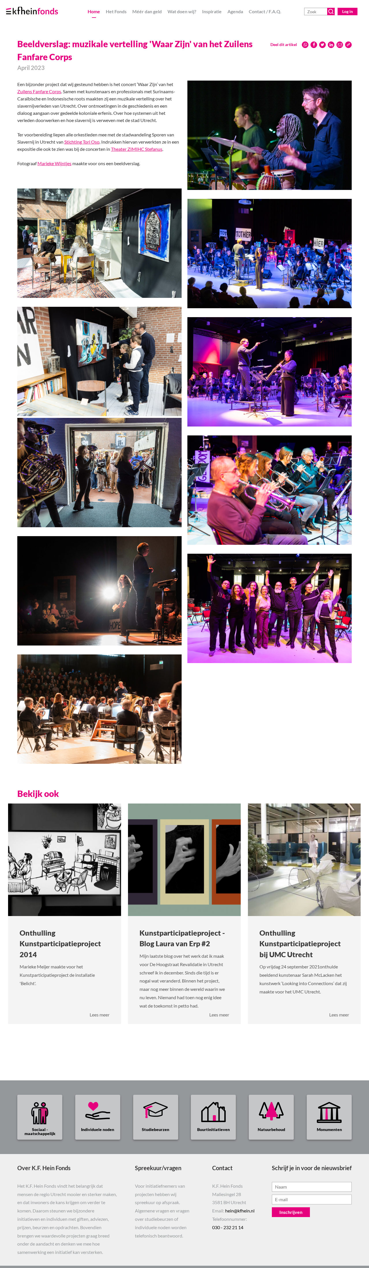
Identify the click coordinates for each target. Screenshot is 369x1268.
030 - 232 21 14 (227, 1227)
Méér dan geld (147, 11)
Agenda (235, 11)
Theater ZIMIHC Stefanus (136, 149)
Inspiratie (212, 11)
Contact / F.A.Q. (265, 11)
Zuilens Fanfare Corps (39, 91)
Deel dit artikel (283, 44)
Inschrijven (290, 1212)
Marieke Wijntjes (54, 163)
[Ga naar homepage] (39, 7)
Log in (347, 11)
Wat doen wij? (181, 11)
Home (94, 11)
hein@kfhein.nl (240, 1210)
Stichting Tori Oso (81, 141)
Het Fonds (116, 11)
